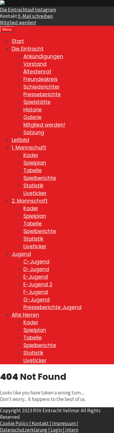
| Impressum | (64, 423)
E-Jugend (35, 276)
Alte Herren (25, 314)
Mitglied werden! (18, 22)
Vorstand (34, 64)
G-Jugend (36, 299)
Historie (32, 109)
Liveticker (34, 193)
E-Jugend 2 (37, 284)
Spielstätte (37, 102)
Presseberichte (42, 94)
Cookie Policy (14, 423)
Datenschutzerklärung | (25, 430)
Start (18, 41)
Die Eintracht (28, 9)
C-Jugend (36, 261)
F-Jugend (35, 292)
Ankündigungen (43, 56)
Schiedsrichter (41, 86)
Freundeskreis (40, 79)
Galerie (32, 117)
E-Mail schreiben (35, 16)
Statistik (33, 185)
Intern (71, 430)
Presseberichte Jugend (52, 307)
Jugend (21, 254)
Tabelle (32, 170)
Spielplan (34, 162)
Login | (58, 430)
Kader (30, 155)
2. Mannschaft (30, 200)
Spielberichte (39, 178)
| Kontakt (39, 423)
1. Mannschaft (29, 147)
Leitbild (20, 140)
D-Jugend (36, 269)
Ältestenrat (37, 71)
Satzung (33, 132)
